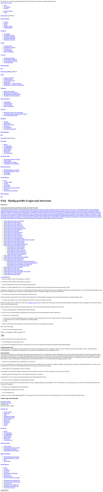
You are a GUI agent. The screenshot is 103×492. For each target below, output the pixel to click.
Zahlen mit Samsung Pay (16, 216)
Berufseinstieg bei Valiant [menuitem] (10, 162)
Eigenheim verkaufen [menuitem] (9, 39)
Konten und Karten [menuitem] (5, 18)
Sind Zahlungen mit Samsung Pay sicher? (13, 342)
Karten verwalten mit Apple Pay (41, 209)
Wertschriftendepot (35, 211)
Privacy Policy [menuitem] (7, 419)
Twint (80, 216)
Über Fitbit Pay (8, 212)
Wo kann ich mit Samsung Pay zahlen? (12, 329)
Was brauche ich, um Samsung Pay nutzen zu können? (16, 368)
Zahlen (49, 218)
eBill (46, 211)
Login (5, 12)
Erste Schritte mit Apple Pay (26, 209)
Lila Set (53, 218)
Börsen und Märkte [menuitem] (9, 51)
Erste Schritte (80, 211)
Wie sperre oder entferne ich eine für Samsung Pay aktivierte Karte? (20, 294)
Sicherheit (27, 211)
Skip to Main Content (6, 2)
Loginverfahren (55, 214)
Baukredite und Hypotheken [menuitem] (11, 92)
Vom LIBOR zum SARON (35, 218)
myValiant (20, 215)
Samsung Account (32, 302)
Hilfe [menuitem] (5, 415)
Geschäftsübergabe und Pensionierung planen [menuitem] (15, 114)
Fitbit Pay (74, 211)
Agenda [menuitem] (6, 183)
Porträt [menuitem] (5, 144)
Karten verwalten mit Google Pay (87, 212)
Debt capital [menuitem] (7, 186)
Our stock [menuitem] (6, 189)
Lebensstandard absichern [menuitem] (10, 59)
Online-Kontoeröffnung (29, 215)
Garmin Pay (15, 212)
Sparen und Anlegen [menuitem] (5, 98)
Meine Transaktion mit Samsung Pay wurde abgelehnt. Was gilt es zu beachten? (23, 374)
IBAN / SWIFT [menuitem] (8, 412)
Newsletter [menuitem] (6, 413)
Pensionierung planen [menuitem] (9, 58)
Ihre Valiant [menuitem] (3, 141)
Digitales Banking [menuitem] (5, 65)
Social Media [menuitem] (7, 174)
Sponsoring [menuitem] (7, 151)
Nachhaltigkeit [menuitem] (7, 148)
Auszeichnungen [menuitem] (8, 153)
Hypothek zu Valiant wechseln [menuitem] (11, 95)
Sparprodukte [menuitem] (7, 102)
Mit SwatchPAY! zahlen (62, 216)
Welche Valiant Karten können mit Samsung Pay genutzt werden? (19, 284)
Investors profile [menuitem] (8, 182)
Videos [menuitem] (5, 425)
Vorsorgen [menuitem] (3, 54)
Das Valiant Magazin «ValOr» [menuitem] (11, 171)
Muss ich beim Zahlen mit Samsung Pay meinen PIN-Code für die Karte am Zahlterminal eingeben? (28, 324)
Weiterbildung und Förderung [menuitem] (11, 163)
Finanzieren (68, 211)
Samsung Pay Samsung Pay (8, 208)
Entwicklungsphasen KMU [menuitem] (11, 115)
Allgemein (3, 211)
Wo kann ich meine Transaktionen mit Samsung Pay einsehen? (18, 380)
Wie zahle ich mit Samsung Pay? (11, 315)
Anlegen (10, 209)
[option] (14, 221)
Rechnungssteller (64, 215)
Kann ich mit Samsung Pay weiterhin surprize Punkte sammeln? (19, 309)
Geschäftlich (7, 7)
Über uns (6, 8)
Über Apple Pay (65, 209)
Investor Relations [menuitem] (5, 177)
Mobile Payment (75, 214)
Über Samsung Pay (28, 216)
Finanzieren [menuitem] (3, 30)
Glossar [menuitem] (6, 423)
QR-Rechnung (39, 215)
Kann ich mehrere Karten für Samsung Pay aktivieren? (16, 279)
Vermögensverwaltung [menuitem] (9, 47)
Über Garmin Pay (51, 212)
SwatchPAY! (13, 215)
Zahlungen (42, 211)
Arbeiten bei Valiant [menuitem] (5, 156)
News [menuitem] (5, 180)
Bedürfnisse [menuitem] (3, 118)
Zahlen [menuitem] (2, 74)
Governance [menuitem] (7, 185)
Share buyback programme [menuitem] (11, 190)
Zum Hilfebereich (5, 277)
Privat (5, 5)
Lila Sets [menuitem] (6, 22)
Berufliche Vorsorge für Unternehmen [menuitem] (13, 112)
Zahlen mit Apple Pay (55, 209)
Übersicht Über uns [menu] (5, 138)
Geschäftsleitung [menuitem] (8, 147)
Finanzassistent (10, 211)
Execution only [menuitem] (8, 49)
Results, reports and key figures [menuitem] (12, 187)
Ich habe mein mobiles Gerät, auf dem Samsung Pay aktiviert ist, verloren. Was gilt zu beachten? (27, 300)
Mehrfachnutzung (12, 218)
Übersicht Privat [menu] (4, 15)
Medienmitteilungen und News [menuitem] (12, 170)
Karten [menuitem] (5, 24)
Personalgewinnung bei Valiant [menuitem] (12, 159)
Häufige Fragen (20, 214)
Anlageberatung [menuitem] (8, 46)
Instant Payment (47, 214)
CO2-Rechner (80, 209)
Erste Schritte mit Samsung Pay (84, 215)
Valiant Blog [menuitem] (7, 172)
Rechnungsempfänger (59, 211)
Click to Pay (73, 209)
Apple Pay (16, 209)
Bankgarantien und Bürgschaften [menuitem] (12, 94)
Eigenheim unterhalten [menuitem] (9, 38)
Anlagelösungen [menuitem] (8, 103)
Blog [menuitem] (2, 68)
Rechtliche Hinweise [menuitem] (9, 417)
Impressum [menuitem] (6, 420)
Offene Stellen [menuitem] (7, 160)
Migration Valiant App (65, 214)
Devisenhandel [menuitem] (7, 127)
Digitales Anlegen (88, 209)
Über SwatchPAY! (74, 216)
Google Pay (59, 212)
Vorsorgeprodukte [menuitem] (8, 62)
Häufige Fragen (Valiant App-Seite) (34, 214)
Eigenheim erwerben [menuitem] (9, 35)
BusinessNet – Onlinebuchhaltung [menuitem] (12, 83)
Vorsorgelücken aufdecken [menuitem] (10, 61)
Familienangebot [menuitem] (8, 27)
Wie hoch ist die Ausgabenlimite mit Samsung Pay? (16, 387)
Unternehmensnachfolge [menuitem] (10, 129)
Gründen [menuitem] (6, 121)
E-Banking (96, 209)
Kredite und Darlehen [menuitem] (9, 91)
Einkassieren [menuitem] (7, 82)
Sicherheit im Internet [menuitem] (9, 416)
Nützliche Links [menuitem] (4, 409)
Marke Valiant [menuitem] (7, 150)
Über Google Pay (11, 214)
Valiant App (85, 216)
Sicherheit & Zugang (22, 218)
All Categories (4, 209)
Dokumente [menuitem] (7, 422)
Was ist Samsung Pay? (8, 392)
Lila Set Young (59, 218)
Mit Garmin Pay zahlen (41, 212)
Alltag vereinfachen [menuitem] (9, 124)
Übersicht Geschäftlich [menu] (6, 71)
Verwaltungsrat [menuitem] (8, 146)
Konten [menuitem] (6, 23)
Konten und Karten (19, 211)
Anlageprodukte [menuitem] (8, 50)
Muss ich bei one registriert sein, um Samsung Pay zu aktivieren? (19, 361)
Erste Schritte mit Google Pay (70, 212)
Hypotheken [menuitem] (7, 34)
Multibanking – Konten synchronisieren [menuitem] (14, 85)
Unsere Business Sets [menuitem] (9, 80)
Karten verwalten (88, 211)
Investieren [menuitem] (6, 126)
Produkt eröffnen (8, 11)
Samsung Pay (6, 215)
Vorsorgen (44, 218)
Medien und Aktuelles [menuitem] (5, 166)
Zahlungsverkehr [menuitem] (8, 26)
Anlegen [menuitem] (2, 42)
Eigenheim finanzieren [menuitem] (9, 37)
